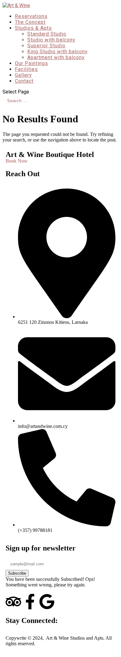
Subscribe (17, 573)
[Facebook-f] (30, 601)
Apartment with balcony (56, 57)
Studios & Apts (33, 28)
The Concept (30, 22)
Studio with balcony (51, 40)
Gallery (23, 75)
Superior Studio (46, 46)
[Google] (47, 601)
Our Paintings (31, 63)
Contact (24, 81)
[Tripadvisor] (13, 601)
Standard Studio (46, 34)
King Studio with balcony (57, 51)
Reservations (31, 16)
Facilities (26, 69)
